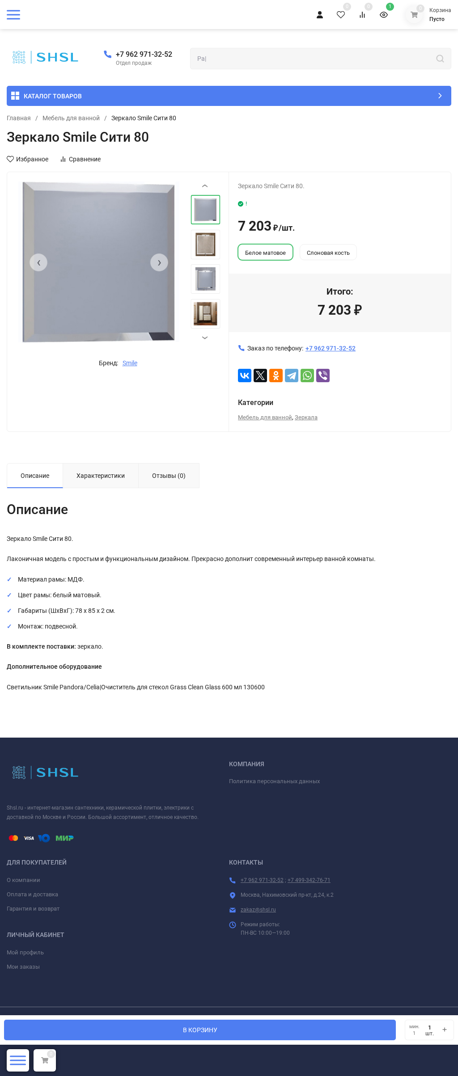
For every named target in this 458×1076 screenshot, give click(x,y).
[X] (260, 375)
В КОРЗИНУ (200, 1030)
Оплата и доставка (32, 894)
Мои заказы (23, 966)
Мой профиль (25, 952)
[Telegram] (291, 375)
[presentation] (38, 262)
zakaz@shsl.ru (258, 910)
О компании (23, 880)
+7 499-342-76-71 (309, 880)
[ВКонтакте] (244, 375)
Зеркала (306, 417)
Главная (19, 118)
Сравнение (85, 159)
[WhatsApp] (307, 375)
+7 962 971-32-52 (144, 54)
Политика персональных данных (274, 781)
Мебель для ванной (71, 118)
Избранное (32, 159)
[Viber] (323, 375)
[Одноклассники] (276, 375)
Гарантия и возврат (33, 908)
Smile (130, 363)
